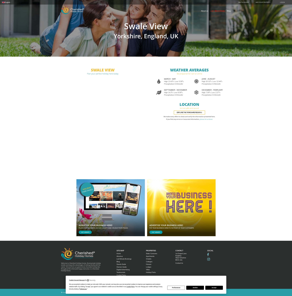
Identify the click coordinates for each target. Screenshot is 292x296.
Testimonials (121, 272)
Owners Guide (122, 267)
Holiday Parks (151, 272)
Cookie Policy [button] (130, 286)
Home (119, 253)
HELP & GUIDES (243, 2)
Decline (195, 287)
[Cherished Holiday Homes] (74, 8)
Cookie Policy (121, 275)
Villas (148, 269)
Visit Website (85, 232)
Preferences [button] (83, 289)
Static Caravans (151, 253)
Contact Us (179, 263)
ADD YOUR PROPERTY (263, 2)
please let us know (206, 119)
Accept (214, 287)
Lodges (148, 267)
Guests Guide (121, 264)
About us (204, 11)
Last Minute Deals (217, 11)
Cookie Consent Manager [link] (77, 280)
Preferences (176, 287)
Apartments (150, 256)
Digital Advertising (123, 269)
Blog (229, 11)
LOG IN (282, 2)
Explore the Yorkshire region (189, 112)
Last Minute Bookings (124, 259)
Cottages (149, 262)
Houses (148, 264)
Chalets (148, 259)
